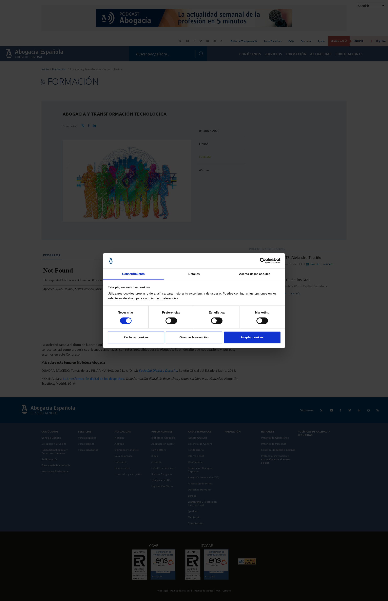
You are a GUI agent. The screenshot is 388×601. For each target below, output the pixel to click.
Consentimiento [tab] (133, 274)
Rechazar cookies (136, 337)
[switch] (171, 320)
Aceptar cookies (252, 337)
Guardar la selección (194, 337)
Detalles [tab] (194, 274)
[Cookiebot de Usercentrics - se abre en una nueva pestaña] (262, 261)
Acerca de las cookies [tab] (254, 274)
